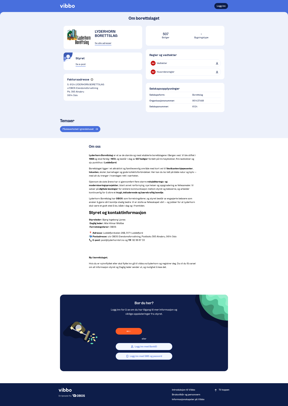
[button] (91, 79)
